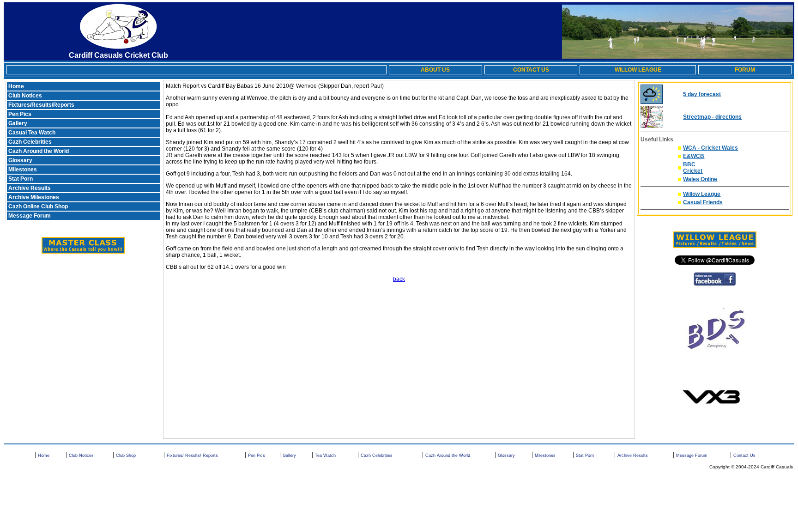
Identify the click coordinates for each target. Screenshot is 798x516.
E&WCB (693, 156)
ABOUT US (435, 70)
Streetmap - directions (712, 117)
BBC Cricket (692, 167)
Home (16, 86)
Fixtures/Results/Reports (41, 105)
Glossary (20, 160)
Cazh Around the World (38, 151)
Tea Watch (325, 455)
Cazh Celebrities (30, 142)
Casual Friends (703, 202)
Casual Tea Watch (31, 132)
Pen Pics (19, 114)
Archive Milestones (33, 197)
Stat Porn (20, 179)
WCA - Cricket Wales (710, 148)
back (399, 279)
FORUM (745, 70)
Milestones (22, 169)
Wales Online (700, 179)
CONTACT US (531, 70)
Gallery (17, 123)
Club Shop (126, 455)
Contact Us (744, 455)
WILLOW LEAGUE (638, 70)
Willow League (701, 194)
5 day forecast (702, 94)
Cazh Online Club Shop (38, 206)
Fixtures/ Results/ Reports (192, 455)
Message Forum (29, 215)
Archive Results (29, 188)
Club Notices (25, 95)
